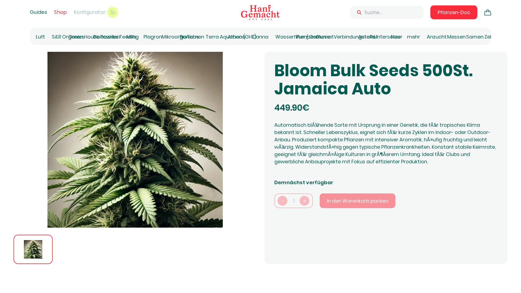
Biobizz (101, 36)
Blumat (325, 36)
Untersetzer (388, 36)
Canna (260, 36)
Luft (40, 36)
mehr (413, 36)
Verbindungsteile (354, 36)
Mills (131, 36)
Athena (236, 36)
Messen (456, 36)
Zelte (490, 36)
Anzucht (437, 36)
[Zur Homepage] (260, 12)
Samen (475, 36)
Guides (38, 12)
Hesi (115, 36)
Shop (60, 12)
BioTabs (189, 36)
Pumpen (306, 36)
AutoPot (368, 36)
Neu (395, 36)
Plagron (153, 36)
